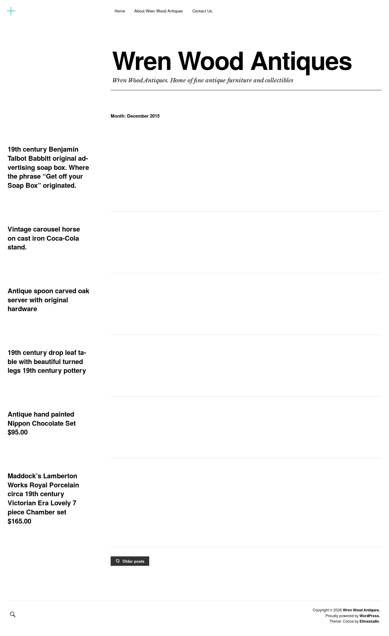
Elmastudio (369, 621)
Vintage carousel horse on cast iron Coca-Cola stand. (44, 238)
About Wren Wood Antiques (158, 11)
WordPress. (370, 615)
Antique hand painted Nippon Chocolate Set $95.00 (42, 423)
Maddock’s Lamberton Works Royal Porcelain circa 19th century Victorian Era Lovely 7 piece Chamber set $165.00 (43, 498)
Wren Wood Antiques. (361, 610)
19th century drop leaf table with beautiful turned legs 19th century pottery (47, 361)
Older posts (133, 561)
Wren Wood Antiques (232, 60)
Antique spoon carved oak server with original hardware (48, 299)
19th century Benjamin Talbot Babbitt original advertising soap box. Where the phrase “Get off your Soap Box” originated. (48, 167)
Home (120, 11)
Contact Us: (202, 11)
